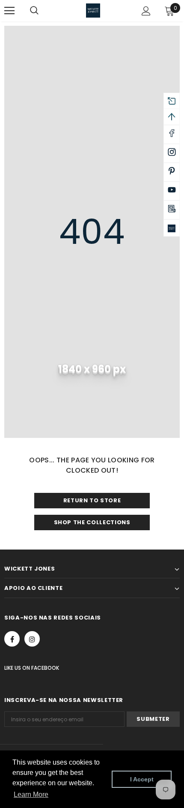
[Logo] (93, 10)
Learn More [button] (31, 794)
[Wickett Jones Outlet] (171, 228)
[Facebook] (12, 639)
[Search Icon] (43, 10)
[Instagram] (32, 639)
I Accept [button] (142, 779)
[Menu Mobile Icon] (9, 11)
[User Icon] (146, 10)
